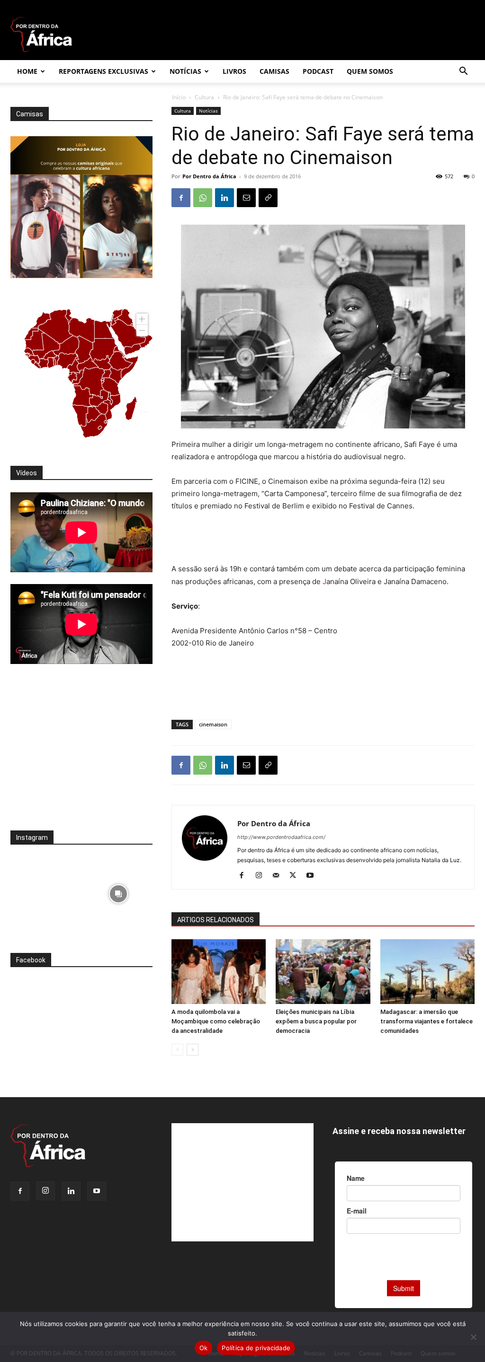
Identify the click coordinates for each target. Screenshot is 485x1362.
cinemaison (213, 724)
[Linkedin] (224, 197)
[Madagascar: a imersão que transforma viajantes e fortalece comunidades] (427, 971)
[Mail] (279, 876)
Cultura (204, 97)
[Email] (246, 197)
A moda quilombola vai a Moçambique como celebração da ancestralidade (215, 1021)
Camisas (274, 71)
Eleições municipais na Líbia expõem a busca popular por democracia (316, 1021)
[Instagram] (262, 876)
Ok (203, 1348)
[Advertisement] (323, 538)
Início (179, 97)
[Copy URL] (268, 197)
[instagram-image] (44, 891)
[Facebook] (180, 197)
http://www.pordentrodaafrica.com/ (281, 837)
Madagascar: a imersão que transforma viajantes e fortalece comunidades (426, 1021)
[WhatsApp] (202, 197)
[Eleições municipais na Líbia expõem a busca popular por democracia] (323, 971)
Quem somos (370, 71)
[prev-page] (177, 1050)
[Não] (473, 1337)
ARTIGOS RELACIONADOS (215, 920)
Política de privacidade (256, 1348)
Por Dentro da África (209, 176)
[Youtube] (313, 876)
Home (27, 71)
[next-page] (192, 1050)
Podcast (318, 71)
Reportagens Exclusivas (103, 71)
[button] (463, 72)
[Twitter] (296, 876)
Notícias (185, 71)
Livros (234, 71)
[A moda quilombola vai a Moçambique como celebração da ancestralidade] (218, 971)
